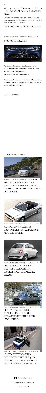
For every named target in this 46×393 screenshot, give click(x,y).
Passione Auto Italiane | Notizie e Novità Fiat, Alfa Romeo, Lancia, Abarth (23, 11)
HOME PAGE (9, 27)
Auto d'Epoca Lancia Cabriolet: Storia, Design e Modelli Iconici (21, 229)
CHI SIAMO (36, 27)
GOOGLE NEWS (23, 27)
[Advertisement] (23, 125)
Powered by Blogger (25, 378)
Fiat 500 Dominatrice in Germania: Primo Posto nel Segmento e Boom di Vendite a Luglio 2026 (23, 187)
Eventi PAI (15, 94)
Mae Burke (30, 382)
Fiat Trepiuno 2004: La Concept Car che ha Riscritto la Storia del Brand (19, 270)
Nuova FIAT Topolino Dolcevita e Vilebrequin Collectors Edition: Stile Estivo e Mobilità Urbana (20, 359)
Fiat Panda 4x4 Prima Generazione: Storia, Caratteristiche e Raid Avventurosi (19, 314)
